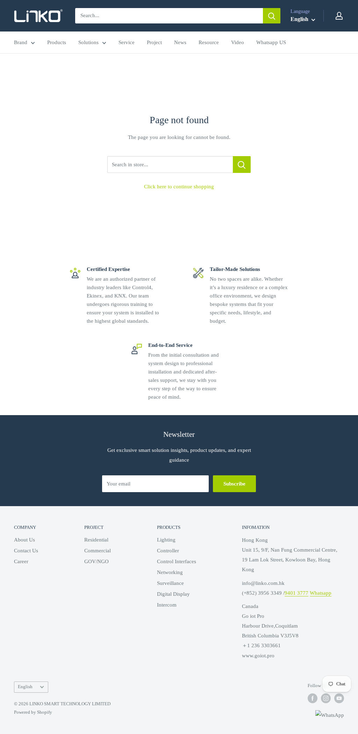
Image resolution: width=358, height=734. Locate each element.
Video (237, 42)
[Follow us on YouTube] (339, 698)
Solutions (88, 42)
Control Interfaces (176, 561)
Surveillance (170, 583)
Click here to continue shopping (179, 186)
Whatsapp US (271, 42)
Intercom (167, 605)
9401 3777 (296, 593)
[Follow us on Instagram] (326, 698)
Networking (170, 572)
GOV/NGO (96, 561)
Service (127, 42)
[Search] (271, 15)
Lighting (166, 540)
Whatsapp (320, 593)
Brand (20, 42)
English (25, 686)
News (180, 42)
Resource (209, 42)
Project (154, 42)
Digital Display (173, 594)
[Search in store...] (242, 164)
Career (21, 561)
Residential (96, 540)
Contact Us (26, 550)
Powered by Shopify (33, 712)
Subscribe (234, 484)
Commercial (97, 550)
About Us (24, 540)
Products (56, 42)
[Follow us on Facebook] (312, 698)
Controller (168, 550)
